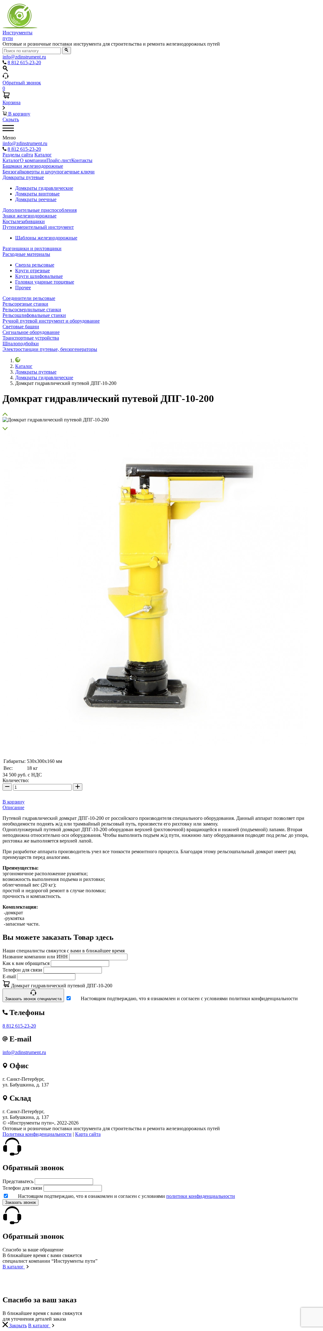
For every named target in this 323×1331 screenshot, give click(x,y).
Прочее (23, 287)
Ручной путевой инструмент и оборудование (51, 321)
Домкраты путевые (23, 177)
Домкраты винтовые (37, 193)
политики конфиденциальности (200, 1196)
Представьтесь (18, 1181)
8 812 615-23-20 (19, 1026)
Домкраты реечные (35, 199)
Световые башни (21, 326)
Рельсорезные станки (25, 304)
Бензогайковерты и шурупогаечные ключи (49, 171)
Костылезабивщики (24, 221)
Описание (13, 807)
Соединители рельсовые (29, 298)
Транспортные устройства (31, 338)
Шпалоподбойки (21, 343)
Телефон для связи (22, 970)
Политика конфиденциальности (37, 1134)
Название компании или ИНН (35, 956)
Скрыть (11, 119)
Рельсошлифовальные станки (34, 315)
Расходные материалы (26, 254)
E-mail (9, 976)
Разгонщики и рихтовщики (32, 248)
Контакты (81, 160)
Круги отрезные (32, 270)
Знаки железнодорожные (29, 215)
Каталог (43, 154)
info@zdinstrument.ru (24, 1052)
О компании (33, 160)
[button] (161, 414)
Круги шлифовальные (39, 276)
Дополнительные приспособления (40, 210)
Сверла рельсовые (34, 265)
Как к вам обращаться (26, 963)
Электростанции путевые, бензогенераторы (50, 349)
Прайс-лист (58, 160)
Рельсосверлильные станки (32, 309)
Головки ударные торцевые (44, 282)
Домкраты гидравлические (44, 188)
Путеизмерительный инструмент (38, 227)
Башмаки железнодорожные (33, 166)
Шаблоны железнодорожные (46, 237)
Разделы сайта (18, 154)
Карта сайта (88, 1134)
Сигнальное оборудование (31, 332)
